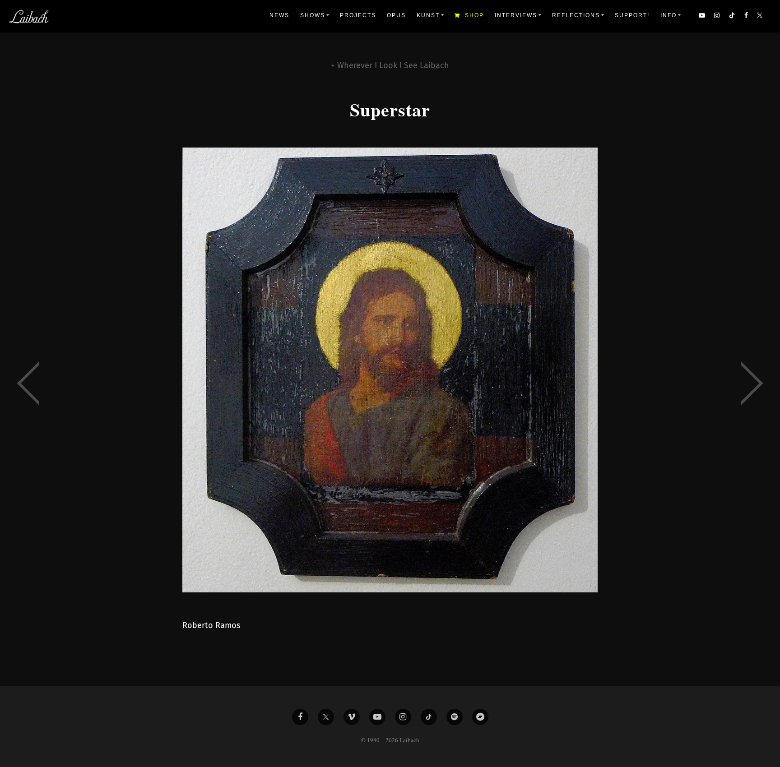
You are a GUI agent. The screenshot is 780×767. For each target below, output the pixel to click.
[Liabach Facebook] (300, 717)
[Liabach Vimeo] (352, 717)
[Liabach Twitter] (326, 717)
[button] (760, 16)
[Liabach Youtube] (377, 717)
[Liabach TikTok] (429, 717)
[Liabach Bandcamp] (480, 717)
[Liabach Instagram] (403, 717)
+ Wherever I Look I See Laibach (390, 65)
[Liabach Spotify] (454, 717)
